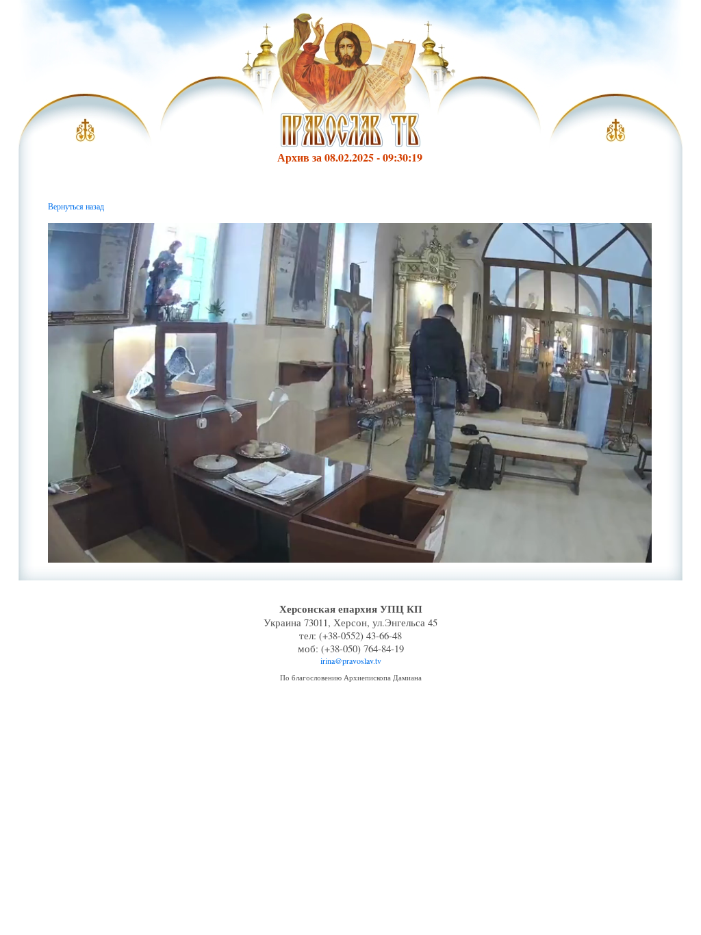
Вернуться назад (76, 206)
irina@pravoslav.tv (350, 660)
